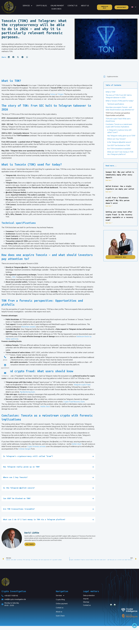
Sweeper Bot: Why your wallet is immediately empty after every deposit (120, 174)
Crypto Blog (41, 6)
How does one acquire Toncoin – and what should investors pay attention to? (120, 108)
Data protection (89, 595)
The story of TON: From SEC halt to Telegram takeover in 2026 (119, 96)
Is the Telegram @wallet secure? (119, 142)
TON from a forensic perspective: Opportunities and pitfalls (118, 114)
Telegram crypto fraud (82, 385)
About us (85, 6)
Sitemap (86, 602)
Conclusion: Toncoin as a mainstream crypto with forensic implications (119, 125)
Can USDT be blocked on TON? (118, 145)
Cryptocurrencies (112, 76)
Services (26, 6)
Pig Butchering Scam (27, 392)
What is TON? (110, 92)
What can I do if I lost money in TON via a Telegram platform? (120, 153)
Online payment (57, 6)
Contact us (72, 6)
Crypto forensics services (36, 446)
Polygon (61, 94)
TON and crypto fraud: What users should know (118, 120)
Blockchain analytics (28, 327)
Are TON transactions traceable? (119, 149)
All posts (30, 544)
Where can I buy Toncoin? (116, 139)
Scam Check (56, 9)
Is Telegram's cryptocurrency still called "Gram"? (119, 131)
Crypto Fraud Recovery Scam (74, 402)
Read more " (109, 180)
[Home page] (9, 7)
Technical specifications (115, 104)
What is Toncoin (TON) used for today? (120, 101)
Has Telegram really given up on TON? (121, 136)
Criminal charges (24, 449)
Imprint (86, 599)
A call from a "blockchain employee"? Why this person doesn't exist (117, 200)
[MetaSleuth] (123, 616)
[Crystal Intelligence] (123, 610)
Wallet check (45, 406)
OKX (13, 277)
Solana (52, 94)
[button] (8, 57)
